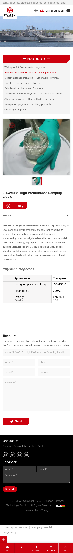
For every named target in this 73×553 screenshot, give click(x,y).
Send (18, 421)
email (7, 550)
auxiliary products (41, 104)
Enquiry (18, 206)
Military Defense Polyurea (18, 77)
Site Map (16, 501)
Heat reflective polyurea (41, 98)
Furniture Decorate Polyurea (20, 93)
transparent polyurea (16, 104)
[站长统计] (60, 505)
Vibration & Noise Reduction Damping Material (30, 72)
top (66, 550)
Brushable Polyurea (48, 77)
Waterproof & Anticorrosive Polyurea (24, 67)
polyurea (8, 532)
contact (36, 550)
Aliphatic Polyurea (14, 98)
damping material (42, 527)
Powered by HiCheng (36, 510)
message (51, 550)
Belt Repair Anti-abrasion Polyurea (23, 88)
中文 (42, 10)
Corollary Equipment (15, 109)
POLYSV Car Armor (51, 93)
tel (22, 550)
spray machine (19, 527)
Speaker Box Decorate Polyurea (22, 83)
